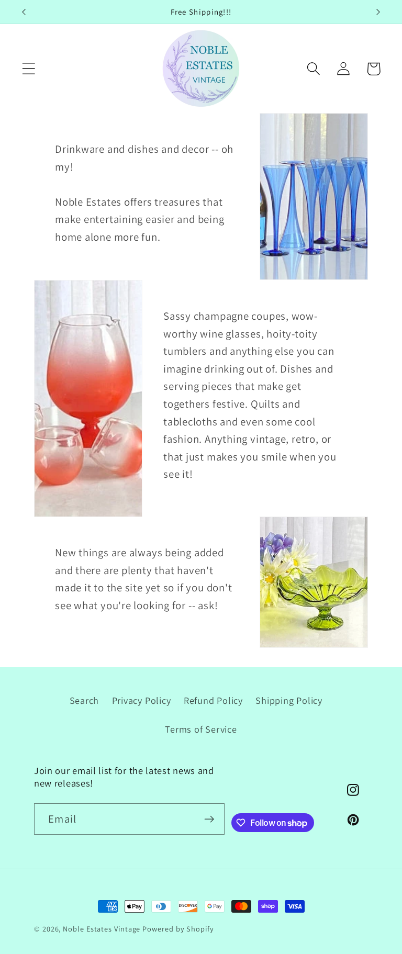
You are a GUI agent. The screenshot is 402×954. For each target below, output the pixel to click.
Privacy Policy (141, 700)
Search (84, 700)
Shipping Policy (288, 700)
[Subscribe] (209, 819)
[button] (28, 69)
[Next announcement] (378, 12)
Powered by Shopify (178, 929)
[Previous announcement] (23, 12)
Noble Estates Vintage (101, 929)
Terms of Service (201, 729)
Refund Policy (213, 700)
